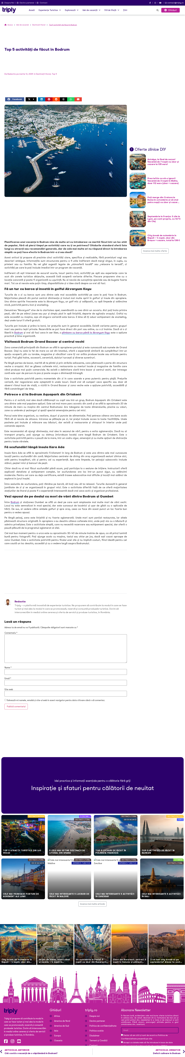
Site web (8, 689)
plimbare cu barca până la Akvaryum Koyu (86, 332)
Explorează (70, 10)
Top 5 (54, 74)
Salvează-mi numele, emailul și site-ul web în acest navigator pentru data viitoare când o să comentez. (56, 700)
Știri (125, 10)
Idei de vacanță (89, 10)
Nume (8, 667)
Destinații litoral (43, 74)
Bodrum (18, 332)
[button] (50, 10)
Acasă (32, 10)
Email (7, 678)
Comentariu (10, 633)
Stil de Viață (110, 10)
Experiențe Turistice (48, 10)
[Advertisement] (65, 219)
